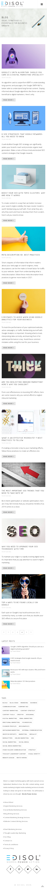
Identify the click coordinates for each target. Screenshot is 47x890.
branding (24, 703)
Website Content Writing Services (16, 821)
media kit (33, 734)
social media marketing (12, 746)
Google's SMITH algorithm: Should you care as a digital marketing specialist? (26, 648)
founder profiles (9, 726)
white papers (22, 758)
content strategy (28, 710)
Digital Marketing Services (13, 806)
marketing (23, 734)
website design (8, 758)
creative (20, 714)
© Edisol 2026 (23, 885)
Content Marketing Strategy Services (17, 817)
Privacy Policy (9, 848)
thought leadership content (14, 754)
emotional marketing (11, 722)
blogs (5, 703)
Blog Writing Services (11, 814)
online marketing (22, 738)
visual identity (34, 754)
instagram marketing (11, 730)
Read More (8, 100)
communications (9, 706)
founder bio (27, 722)
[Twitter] (28, 869)
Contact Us (8, 841)
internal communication (32, 730)
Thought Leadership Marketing (15, 833)
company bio (23, 706)
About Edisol (8, 802)
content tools (9, 714)
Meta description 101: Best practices (21, 255)
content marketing (10, 710)
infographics (24, 726)
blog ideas (14, 703)
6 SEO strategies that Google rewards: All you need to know (26, 659)
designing (30, 714)
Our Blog (7, 837)
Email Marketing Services (13, 829)
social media (24, 742)
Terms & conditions (11, 844)
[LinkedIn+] (37, 869)
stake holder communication (14, 750)
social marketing (9, 742)
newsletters (7, 738)
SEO (32, 738)
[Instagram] (19, 869)
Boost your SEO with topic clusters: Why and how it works (27, 671)
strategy (32, 750)
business (33, 703)
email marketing (26, 718)
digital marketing (10, 718)
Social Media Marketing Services (15, 810)
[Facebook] (10, 869)
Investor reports (9, 734)
